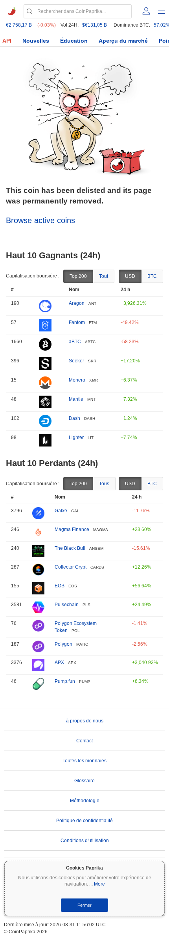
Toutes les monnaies (84, 760)
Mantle (76, 399)
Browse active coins (40, 220)
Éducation (74, 41)
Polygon (63, 644)
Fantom (77, 322)
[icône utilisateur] (146, 11)
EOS (59, 586)
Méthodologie (84, 800)
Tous (104, 483)
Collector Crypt (70, 567)
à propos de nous (84, 721)
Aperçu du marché (123, 41)
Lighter (76, 437)
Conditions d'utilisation (85, 840)
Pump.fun (65, 681)
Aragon (76, 303)
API (6, 41)
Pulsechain (67, 604)
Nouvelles (35, 41)
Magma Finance (72, 529)
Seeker (76, 361)
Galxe (61, 510)
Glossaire (84, 780)
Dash (74, 418)
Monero (77, 380)
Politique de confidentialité (84, 820)
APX (59, 662)
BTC (152, 276)
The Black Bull (70, 548)
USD (130, 276)
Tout (103, 276)
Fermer (84, 905)
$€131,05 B (94, 25)
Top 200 (78, 276)
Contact (84, 741)
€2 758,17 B (19, 25)
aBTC (75, 341)
